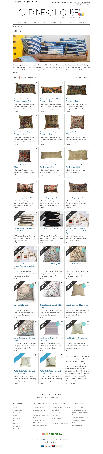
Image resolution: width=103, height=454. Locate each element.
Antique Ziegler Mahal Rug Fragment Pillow (50, 100)
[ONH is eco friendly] (51, 436)
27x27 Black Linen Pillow (49, 228)
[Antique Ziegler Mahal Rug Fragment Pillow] (51, 89)
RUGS (36, 23)
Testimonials (17, 410)
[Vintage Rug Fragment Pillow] (25, 188)
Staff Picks (55, 415)
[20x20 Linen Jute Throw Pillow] (77, 292)
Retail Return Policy (19, 413)
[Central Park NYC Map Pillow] (51, 254)
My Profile (16, 429)
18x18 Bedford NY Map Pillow (77, 338)
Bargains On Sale (77, 407)
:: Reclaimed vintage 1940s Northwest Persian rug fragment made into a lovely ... (51, 172)
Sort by (16, 77)
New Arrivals (56, 418)
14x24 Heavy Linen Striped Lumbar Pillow (24, 229)
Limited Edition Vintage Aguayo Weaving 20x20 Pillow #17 (25, 266)
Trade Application (39, 407)
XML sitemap (63, 440)
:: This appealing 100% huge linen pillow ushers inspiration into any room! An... (51, 238)
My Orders (16, 426)
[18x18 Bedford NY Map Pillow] (77, 328)
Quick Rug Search (77, 425)
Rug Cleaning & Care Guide (61, 407)
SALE (72, 23)
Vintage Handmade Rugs (80, 417)
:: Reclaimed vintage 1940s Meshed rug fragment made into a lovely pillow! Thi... (76, 139)
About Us (16, 407)
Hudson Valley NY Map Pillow (77, 264)
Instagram (58, 2)
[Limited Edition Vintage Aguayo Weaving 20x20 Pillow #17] (25, 254)
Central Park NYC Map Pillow (51, 264)
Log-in (69, 2)
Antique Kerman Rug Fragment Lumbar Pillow (23, 100)
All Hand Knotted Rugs (79, 410)
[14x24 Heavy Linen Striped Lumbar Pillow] (25, 219)
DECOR (63, 23)
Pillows (20, 26)
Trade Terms (37, 413)
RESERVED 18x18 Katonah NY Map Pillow (24, 372)
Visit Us (16, 421)
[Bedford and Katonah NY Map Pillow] (51, 292)
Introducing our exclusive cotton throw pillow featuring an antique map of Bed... (77, 345)
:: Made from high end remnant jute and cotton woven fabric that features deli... (77, 312)
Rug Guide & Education (60, 423)
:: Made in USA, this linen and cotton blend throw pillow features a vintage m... (25, 312)
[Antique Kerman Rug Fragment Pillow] (77, 89)
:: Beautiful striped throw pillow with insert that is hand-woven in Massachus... (51, 345)
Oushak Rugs (56, 421)
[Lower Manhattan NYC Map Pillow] (25, 328)
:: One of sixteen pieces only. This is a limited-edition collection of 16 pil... (77, 238)
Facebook (52, 2)
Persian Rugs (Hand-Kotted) (78, 421)
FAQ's (15, 415)
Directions (16, 418)
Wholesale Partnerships (40, 423)
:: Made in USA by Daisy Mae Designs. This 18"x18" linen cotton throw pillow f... (51, 273)
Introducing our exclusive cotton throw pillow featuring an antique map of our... (25, 378)
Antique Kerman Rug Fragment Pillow (74, 100)
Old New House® (50, 440)
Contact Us (17, 423)
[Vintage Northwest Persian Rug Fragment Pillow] (51, 155)
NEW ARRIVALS (24, 23)
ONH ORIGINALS (49, 23)
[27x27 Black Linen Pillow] (51, 219)
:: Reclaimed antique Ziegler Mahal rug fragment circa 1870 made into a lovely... (51, 106)
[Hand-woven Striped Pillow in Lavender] (51, 328)
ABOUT (81, 23)
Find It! (79, 4)
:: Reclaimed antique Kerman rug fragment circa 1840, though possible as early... (25, 106)
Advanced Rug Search (40, 426)
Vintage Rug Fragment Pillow (25, 198)
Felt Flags (55, 410)
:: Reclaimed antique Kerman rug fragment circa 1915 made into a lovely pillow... (51, 139)
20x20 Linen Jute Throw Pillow (77, 305)
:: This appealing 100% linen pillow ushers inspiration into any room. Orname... (25, 238)
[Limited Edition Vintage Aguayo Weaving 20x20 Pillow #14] (77, 219)
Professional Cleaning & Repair (40, 416)
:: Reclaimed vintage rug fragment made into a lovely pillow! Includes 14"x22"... (24, 203)
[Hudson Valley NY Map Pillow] (77, 254)
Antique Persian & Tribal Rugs (80, 414)
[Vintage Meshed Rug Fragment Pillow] (77, 122)
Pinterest (55, 2)
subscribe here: (43, 397)
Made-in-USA (57, 413)
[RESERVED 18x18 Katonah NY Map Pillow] (25, 361)
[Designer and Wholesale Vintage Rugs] (26, 3)
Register (63, 2)
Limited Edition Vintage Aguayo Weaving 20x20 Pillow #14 (77, 230)
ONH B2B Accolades (39, 420)
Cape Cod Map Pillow (22, 305)
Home (15, 26)
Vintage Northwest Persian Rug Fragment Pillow (50, 166)
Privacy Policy (50, 442)
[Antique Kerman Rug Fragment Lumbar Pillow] (25, 89)
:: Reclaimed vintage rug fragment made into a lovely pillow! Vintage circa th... (76, 203)
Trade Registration (39, 410)
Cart (85, 2)
